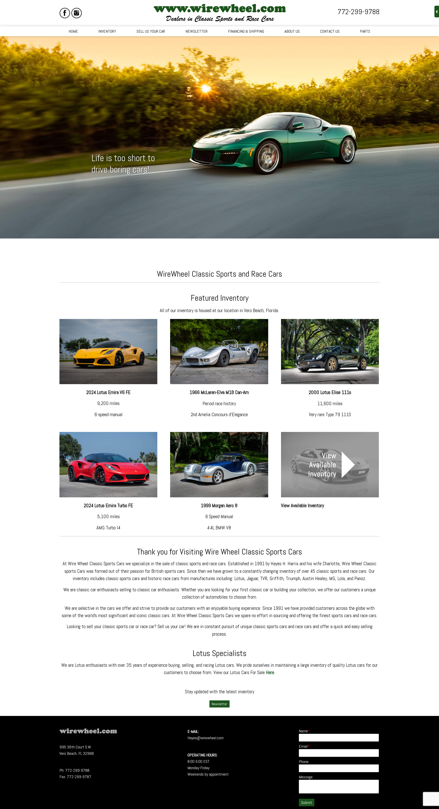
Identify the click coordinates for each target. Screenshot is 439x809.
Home (73, 31)
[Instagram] (76, 13)
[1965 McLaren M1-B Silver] (219, 382)
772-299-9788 (358, 11)
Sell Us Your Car (151, 31)
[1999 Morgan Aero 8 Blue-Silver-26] (219, 496)
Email (303, 746)
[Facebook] (64, 13)
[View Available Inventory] (330, 496)
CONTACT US (330, 31)
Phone (303, 761)
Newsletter (196, 31)
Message (306, 777)
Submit (306, 802)
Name (303, 731)
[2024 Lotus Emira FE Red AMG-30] (108, 496)
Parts (365, 31)
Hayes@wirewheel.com (205, 737)
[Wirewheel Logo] (88, 732)
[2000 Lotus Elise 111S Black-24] (330, 382)
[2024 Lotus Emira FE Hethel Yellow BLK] (108, 382)
